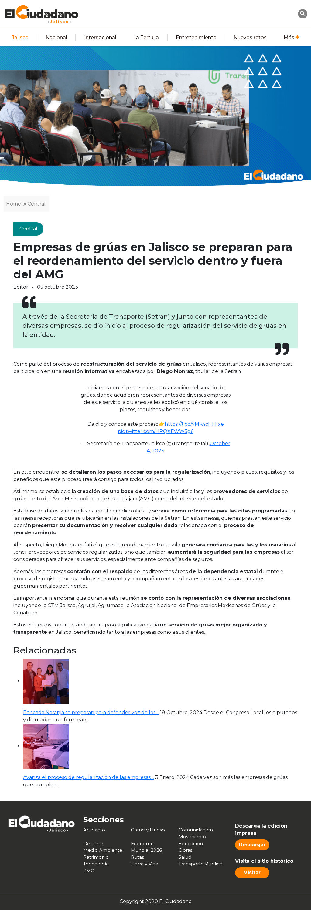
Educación (191, 843)
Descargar (252, 845)
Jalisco (20, 37)
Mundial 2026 (146, 850)
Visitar (252, 872)
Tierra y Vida (144, 864)
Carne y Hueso (148, 830)
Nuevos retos (250, 37)
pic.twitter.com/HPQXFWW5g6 (155, 431)
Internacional (100, 37)
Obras (185, 850)
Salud (185, 857)
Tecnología (96, 864)
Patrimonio (96, 857)
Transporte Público (201, 864)
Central (37, 204)
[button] (303, 13)
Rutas (137, 857)
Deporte (93, 843)
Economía (143, 843)
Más (289, 37)
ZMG (88, 871)
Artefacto (94, 830)
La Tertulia (146, 37)
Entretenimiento (196, 37)
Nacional (56, 37)
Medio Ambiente (102, 850)
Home (13, 204)
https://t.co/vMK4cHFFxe (194, 424)
